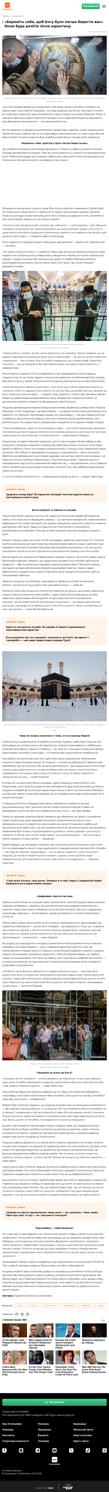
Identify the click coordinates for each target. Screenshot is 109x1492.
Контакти (8, 1435)
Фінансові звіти (83, 1429)
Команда (7, 1429)
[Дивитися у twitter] (71, 1450)
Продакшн (44, 1429)
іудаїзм (101, 1306)
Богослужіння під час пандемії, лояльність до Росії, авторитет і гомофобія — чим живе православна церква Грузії (47, 639)
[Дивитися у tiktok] (88, 1450)
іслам (20, 1306)
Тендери (43, 1441)
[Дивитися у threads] (104, 1450)
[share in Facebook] (16, 1314)
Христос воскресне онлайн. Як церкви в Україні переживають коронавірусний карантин (45, 628)
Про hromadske (12, 1424)
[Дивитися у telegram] (38, 1450)
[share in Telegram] (27, 1314)
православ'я (68, 1306)
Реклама (43, 1424)
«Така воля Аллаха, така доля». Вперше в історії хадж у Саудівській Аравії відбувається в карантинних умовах (54, 882)
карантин (86, 1306)
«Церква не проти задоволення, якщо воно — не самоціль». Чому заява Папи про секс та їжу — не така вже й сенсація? (52, 1214)
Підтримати (90, 6)
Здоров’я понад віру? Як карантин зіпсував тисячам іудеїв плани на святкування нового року (49, 496)
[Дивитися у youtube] (54, 1450)
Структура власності (15, 1441)
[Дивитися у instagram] (21, 1450)
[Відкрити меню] (104, 6)
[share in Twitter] (22, 1314)
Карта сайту (81, 1441)
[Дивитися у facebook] (4, 1450)
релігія (33, 1306)
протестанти (49, 1306)
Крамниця (79, 1424)
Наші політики (82, 1435)
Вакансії (43, 1435)
